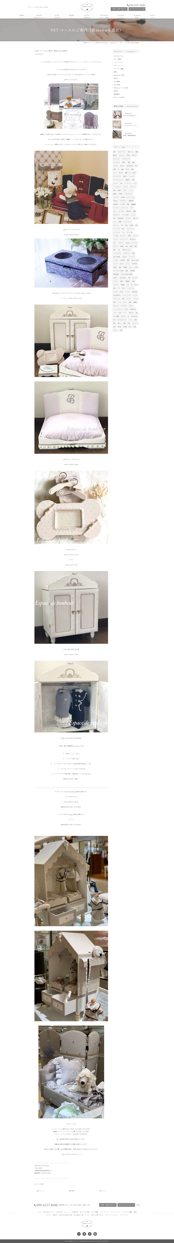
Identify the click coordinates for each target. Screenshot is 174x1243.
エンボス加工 (125, 215)
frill (120, 312)
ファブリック (128, 183)
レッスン (135, 298)
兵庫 (114, 152)
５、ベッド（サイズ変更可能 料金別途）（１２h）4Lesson (71, 774)
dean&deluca (117, 295)
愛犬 (114, 323)
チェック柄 (129, 232)
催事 (120, 221)
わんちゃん (116, 305)
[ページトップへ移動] (138, 1205)
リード (130, 319)
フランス (115, 183)
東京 (127, 246)
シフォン (131, 190)
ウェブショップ (130, 228)
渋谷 (126, 225)
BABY (128, 155)
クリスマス (120, 243)
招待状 (120, 193)
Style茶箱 (117, 85)
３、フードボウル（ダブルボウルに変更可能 (71, 764)
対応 (129, 323)
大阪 (114, 302)
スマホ (115, 173)
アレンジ (115, 330)
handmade (123, 277)
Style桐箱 (117, 81)
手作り (134, 173)
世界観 (125, 326)
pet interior (134, 316)
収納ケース (130, 152)
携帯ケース (127, 173)
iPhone (121, 173)
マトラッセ (131, 256)
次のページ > (103, 1191)
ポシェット (135, 323)
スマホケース (126, 253)
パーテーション (130, 197)
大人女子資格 (116, 256)
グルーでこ (134, 243)
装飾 (127, 270)
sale (119, 250)
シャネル (115, 260)
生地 (121, 183)
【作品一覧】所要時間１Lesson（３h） (71, 746)
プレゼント (121, 155)
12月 (114, 243)
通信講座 (116, 94)
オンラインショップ (136, 9)
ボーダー (125, 187)
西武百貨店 (120, 218)
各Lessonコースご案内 (121, 88)
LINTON (134, 263)
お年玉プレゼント (126, 250)
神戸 (136, 246)
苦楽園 (125, 267)
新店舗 (122, 284)
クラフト (115, 246)
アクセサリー (123, 200)
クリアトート (116, 298)
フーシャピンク (117, 187)
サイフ (115, 211)
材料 (114, 288)
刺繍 (122, 169)
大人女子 (124, 256)
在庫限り (128, 180)
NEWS (116, 78)
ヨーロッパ (123, 235)
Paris (123, 288)
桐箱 (115, 72)
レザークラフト (119, 62)
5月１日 (122, 165)
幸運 (114, 169)
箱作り (119, 190)
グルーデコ (116, 225)
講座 (128, 260)
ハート (119, 302)
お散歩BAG (133, 309)
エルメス (127, 291)
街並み (129, 235)
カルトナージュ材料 (118, 270)
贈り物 (115, 155)
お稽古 (115, 267)
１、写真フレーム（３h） (71, 754)
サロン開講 (117, 59)
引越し (121, 281)
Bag (137, 312)
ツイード (115, 263)
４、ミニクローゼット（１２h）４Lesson (71, 769)
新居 (133, 281)
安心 (130, 326)
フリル (115, 312)
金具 (114, 190)
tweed (121, 263)
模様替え (128, 281)
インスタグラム (117, 253)
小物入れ (115, 200)
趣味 (133, 162)
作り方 (127, 169)
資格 (124, 323)
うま (128, 284)
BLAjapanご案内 (119, 75)
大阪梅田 (132, 270)
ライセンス (116, 208)
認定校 (116, 91)
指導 (134, 326)
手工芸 (136, 267)
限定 (133, 180)
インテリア (116, 197)
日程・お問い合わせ (119, 9)
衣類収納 (115, 204)
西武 (114, 218)
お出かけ (131, 312)
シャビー (115, 281)
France (128, 243)
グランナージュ (119, 65)
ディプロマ (121, 211)
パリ (119, 288)
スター (125, 302)
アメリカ (115, 239)
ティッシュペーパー (118, 309)
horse (136, 284)
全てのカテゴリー (119, 56)
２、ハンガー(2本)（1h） (71, 759)
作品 (129, 277)
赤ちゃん (134, 155)
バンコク (135, 295)
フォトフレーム (126, 159)
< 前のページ (39, 1191)
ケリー (125, 312)
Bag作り (115, 277)
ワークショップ (124, 239)
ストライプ (133, 187)
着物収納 (131, 200)
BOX (126, 309)
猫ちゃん (135, 218)
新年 (114, 250)
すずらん (115, 165)
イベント (133, 215)
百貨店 (121, 246)
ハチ (123, 232)
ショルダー (131, 176)
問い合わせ (132, 239)
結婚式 (115, 193)
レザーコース (124, 208)
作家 (136, 225)
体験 (129, 162)
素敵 (133, 253)
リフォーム (116, 284)
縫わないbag (135, 260)
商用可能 (129, 211)
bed (114, 319)
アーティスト (116, 228)
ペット (115, 221)
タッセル (115, 291)
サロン (130, 267)
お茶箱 (122, 197)
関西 (131, 246)
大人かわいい (116, 215)
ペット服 (122, 204)
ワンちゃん (128, 218)
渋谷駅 (131, 225)
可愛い (124, 162)
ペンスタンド (116, 162)
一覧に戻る (71, 1191)
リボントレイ (116, 159)
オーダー (129, 298)
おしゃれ (135, 277)
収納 (121, 330)
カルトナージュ (122, 152)
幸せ (136, 165)
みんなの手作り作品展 (126, 274)
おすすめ (123, 316)
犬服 (128, 204)
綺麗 (134, 211)
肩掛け (125, 176)
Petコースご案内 (39, 1184)
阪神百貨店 (116, 274)
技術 (114, 326)
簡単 (132, 169)
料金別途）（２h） (86, 764)
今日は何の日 (129, 165)
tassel (121, 291)
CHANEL (122, 260)
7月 (122, 225)
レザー (131, 208)
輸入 (123, 228)
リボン (125, 190)
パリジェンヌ (130, 288)
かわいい (131, 305)
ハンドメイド (116, 232)
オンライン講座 (119, 69)
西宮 (120, 267)
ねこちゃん (124, 305)
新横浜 (135, 302)
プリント (135, 235)
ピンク (135, 183)
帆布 (123, 298)
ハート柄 (115, 235)
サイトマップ (125, 1215)
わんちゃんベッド (122, 319)
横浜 (130, 302)
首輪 (135, 319)
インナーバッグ (126, 295)
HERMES (134, 291)
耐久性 (119, 326)
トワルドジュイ (128, 193)
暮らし (119, 323)
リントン (127, 263)
